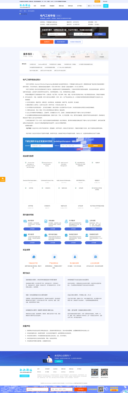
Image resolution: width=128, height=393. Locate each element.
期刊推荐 (43, 5)
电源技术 (97, 180)
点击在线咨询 (24, 375)
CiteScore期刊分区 (42, 64)
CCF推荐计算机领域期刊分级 (86, 64)
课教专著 (63, 369)
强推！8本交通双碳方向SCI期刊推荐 (36, 295)
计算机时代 (47, 206)
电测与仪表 (64, 206)
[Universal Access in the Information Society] (47, 169)
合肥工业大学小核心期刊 (46, 70)
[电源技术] (97, 169)
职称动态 (70, 5)
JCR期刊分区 (33, 64)
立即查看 (32, 229)
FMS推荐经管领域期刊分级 (36, 67)
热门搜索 (47, 371)
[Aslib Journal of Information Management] (63, 169)
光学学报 (30, 206)
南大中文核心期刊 (34, 70)
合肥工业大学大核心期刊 (60, 70)
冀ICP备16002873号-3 (79, 383)
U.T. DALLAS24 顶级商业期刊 (64, 67)
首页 (35, 5)
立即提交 (81, 389)
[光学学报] (30, 194)
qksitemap (63, 371)
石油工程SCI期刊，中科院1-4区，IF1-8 (79, 295)
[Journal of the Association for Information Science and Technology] (30, 169)
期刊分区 (39, 371)
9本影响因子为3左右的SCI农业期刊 (78, 280)
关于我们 (79, 5)
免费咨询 (46, 42)
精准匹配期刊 (61, 42)
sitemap (54, 371)
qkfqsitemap (71, 371)
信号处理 (80, 206)
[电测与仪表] (63, 194)
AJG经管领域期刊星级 (50, 67)
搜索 (106, 6)
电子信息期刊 (31, 11)
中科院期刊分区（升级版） (70, 64)
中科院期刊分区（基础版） (55, 64)
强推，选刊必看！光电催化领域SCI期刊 (79, 310)
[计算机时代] (47, 194)
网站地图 (105, 1)
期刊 (25, 11)
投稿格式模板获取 (75, 42)
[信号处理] (80, 194)
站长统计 (85, 383)
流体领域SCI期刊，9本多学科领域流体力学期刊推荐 (41, 280)
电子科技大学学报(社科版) (97, 206)
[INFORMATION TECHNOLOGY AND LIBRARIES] (80, 169)
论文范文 (55, 369)
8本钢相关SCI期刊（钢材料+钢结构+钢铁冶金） (40, 310)
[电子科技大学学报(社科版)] (97, 194)
